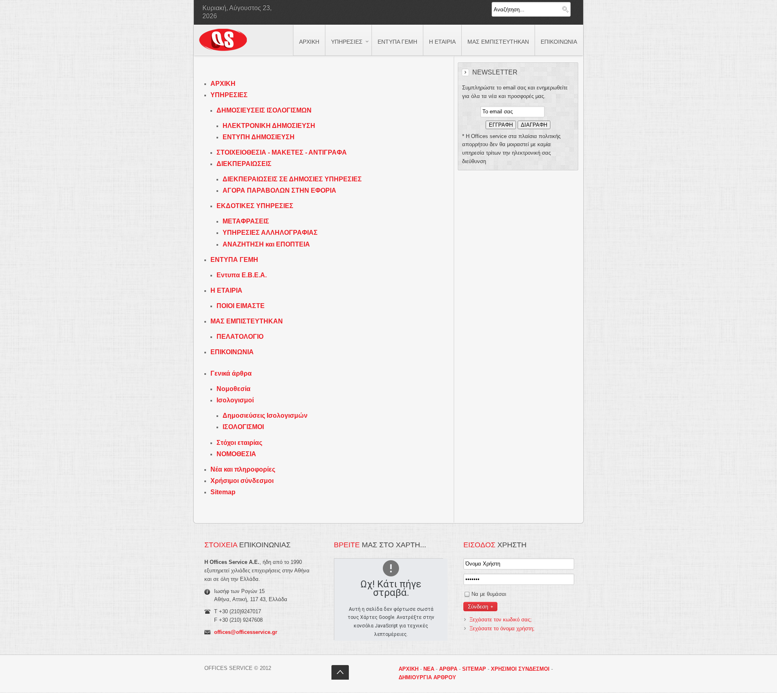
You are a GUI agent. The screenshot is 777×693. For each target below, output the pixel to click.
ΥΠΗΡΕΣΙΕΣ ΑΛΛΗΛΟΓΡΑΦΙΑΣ (270, 232)
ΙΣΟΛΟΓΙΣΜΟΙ (243, 426)
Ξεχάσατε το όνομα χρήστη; (502, 628)
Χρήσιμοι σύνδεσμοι (242, 480)
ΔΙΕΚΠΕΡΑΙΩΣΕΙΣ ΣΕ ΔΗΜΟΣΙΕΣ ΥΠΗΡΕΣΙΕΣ (292, 179)
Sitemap (223, 492)
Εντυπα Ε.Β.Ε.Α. (242, 275)
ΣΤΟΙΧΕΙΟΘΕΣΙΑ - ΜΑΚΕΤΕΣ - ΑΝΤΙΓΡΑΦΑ (282, 152)
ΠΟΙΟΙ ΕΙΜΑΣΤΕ (241, 305)
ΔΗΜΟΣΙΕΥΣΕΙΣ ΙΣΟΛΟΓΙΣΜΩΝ (264, 110)
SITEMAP (474, 669)
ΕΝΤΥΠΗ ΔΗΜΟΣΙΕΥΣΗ (259, 137)
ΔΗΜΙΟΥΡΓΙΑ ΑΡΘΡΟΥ (427, 677)
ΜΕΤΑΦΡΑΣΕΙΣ (246, 221)
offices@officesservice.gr (245, 632)
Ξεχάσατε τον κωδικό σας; (500, 619)
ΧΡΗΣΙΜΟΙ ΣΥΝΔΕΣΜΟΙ (520, 669)
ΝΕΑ (428, 669)
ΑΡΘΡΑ (448, 669)
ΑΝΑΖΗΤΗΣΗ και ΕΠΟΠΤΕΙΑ (266, 244)
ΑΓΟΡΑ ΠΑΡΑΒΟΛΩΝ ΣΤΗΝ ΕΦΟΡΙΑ (279, 190)
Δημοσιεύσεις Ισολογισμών (265, 415)
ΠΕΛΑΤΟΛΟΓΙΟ (240, 336)
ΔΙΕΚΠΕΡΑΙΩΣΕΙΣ (244, 163)
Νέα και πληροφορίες (242, 469)
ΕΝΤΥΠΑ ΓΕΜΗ (234, 259)
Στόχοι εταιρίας (239, 442)
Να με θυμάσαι (488, 594)
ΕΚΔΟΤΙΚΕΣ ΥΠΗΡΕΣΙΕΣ (255, 205)
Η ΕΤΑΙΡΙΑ (226, 290)
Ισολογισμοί (235, 400)
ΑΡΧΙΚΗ (223, 83)
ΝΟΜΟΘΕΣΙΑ (236, 454)
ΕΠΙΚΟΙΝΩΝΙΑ (232, 352)
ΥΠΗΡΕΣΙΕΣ (229, 94)
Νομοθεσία (234, 388)
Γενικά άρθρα (231, 373)
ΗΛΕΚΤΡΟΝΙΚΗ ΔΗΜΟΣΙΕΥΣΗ (269, 125)
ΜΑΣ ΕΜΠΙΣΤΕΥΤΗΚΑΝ (246, 321)
